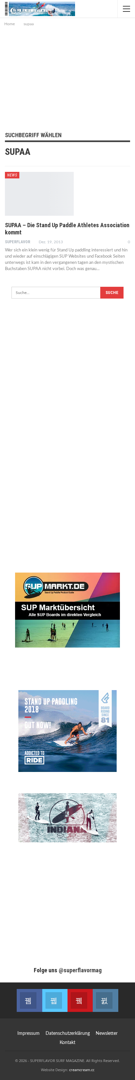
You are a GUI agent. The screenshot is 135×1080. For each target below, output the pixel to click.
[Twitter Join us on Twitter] (55, 1000)
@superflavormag (80, 970)
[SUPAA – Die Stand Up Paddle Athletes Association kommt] (39, 194)
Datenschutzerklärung (68, 1033)
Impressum (28, 1033)
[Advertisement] (67, 76)
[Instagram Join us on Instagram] (105, 1000)
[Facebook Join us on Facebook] (29, 1000)
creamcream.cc (81, 1069)
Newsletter (107, 1033)
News (12, 175)
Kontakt (67, 1042)
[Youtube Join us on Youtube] (80, 1000)
